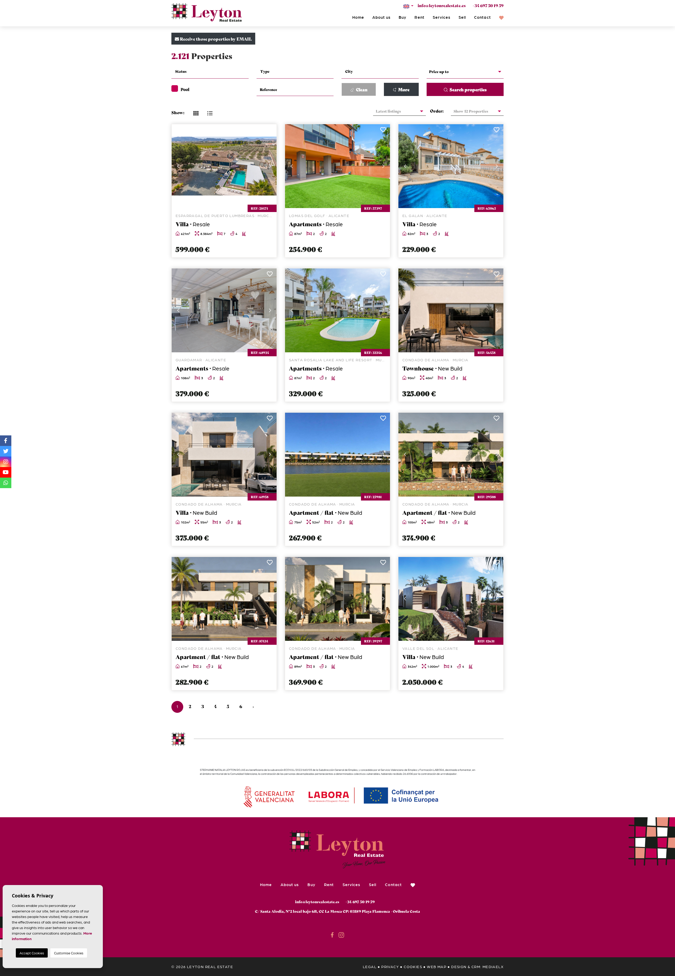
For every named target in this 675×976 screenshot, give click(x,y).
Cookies (413, 966)
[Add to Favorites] (269, 131)
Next (270, 166)
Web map (436, 966)
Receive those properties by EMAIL (215, 39)
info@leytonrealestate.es (442, 5)
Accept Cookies (32, 953)
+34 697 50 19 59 (488, 5)
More (403, 89)
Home (358, 17)
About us (381, 17)
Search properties (467, 89)
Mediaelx (493, 966)
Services (441, 17)
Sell (462, 17)
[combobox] (210, 72)
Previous (178, 166)
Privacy (390, 966)
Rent (419, 17)
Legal (370, 966)
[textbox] (213, 71)
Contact (482, 17)
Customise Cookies (68, 953)
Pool (185, 89)
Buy (402, 17)
